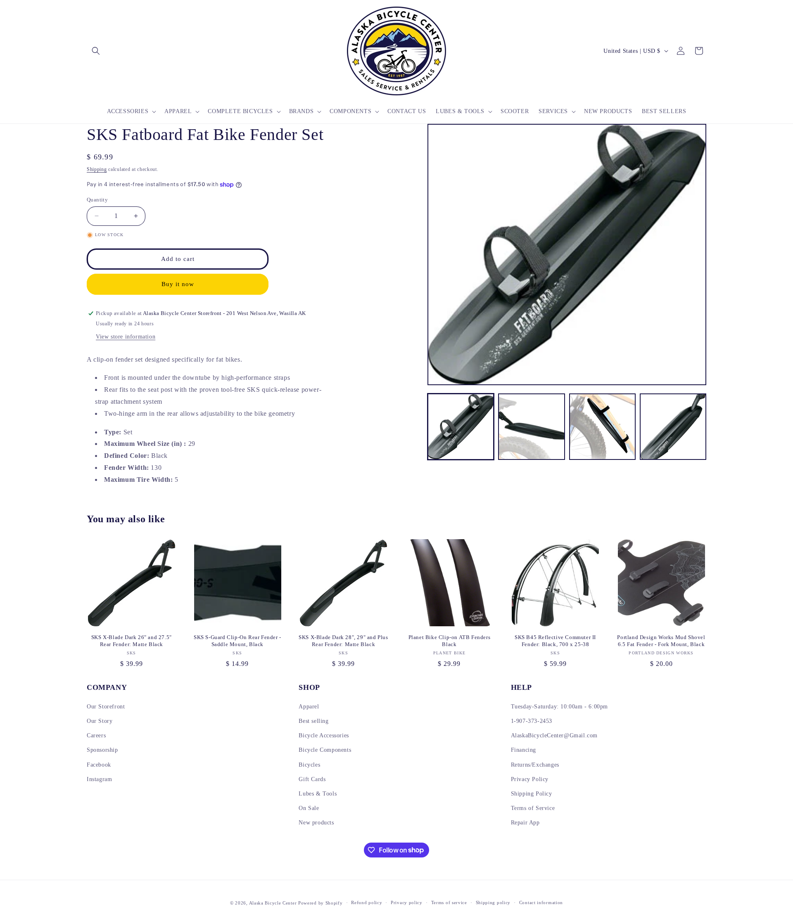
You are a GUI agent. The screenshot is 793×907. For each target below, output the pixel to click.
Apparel (309, 706)
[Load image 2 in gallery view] (531, 426)
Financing (523, 750)
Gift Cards (312, 779)
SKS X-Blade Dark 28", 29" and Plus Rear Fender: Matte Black (343, 640)
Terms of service (449, 902)
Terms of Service (533, 808)
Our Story (99, 721)
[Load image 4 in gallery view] (673, 426)
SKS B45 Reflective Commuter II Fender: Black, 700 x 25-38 (555, 640)
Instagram (99, 779)
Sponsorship (102, 750)
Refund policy (366, 902)
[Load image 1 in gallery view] (460, 426)
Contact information (541, 902)
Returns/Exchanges (535, 765)
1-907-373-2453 (531, 721)
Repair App (525, 822)
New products (316, 822)
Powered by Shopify (320, 902)
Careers (96, 735)
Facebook (99, 765)
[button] (96, 51)
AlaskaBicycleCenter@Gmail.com (554, 735)
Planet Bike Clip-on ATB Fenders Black (449, 640)
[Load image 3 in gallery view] (602, 426)
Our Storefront (106, 706)
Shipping (97, 169)
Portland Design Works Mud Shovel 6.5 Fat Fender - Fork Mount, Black (661, 640)
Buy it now (177, 284)
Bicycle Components (325, 750)
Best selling (313, 721)
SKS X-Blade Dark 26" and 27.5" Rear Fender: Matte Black (131, 640)
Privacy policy (407, 902)
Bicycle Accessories (324, 735)
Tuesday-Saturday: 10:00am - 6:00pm (559, 706)
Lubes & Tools (318, 794)
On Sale (309, 808)
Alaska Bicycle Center (273, 902)
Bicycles (309, 765)
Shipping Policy (531, 794)
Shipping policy (493, 902)
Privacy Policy (529, 779)
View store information (125, 337)
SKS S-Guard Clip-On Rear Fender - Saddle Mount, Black (237, 640)
